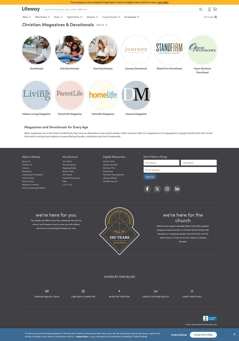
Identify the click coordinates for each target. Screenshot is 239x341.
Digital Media (73, 17)
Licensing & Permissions (32, 174)
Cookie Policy (82, 336)
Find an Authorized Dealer (34, 187)
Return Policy (68, 171)
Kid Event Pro (109, 167)
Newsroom (27, 171)
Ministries (91, 17)
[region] (119, 334)
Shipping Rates (69, 167)
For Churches (130, 17)
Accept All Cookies (203, 334)
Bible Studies (41, 17)
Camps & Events (109, 17)
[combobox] (123, 9)
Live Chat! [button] (67, 184)
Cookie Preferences (71, 177)
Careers (25, 167)
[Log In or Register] (209, 9)
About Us (26, 161)
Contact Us (27, 164)
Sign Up (150, 176)
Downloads (108, 171)
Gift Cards (67, 174)
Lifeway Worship (110, 164)
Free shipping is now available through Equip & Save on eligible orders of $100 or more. (119, 2)
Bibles (25, 17)
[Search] (200, 9)
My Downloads (69, 164)
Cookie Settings (179, 334)
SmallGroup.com (110, 181)
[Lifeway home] (31, 9)
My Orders (67, 161)
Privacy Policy (28, 177)
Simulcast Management (113, 174)
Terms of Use (27, 181)
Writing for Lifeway (30, 184)
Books (57, 17)
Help (65, 181)
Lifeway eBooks (110, 177)
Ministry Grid (108, 161)
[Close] (235, 334)
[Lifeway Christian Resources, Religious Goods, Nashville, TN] (210, 318)
